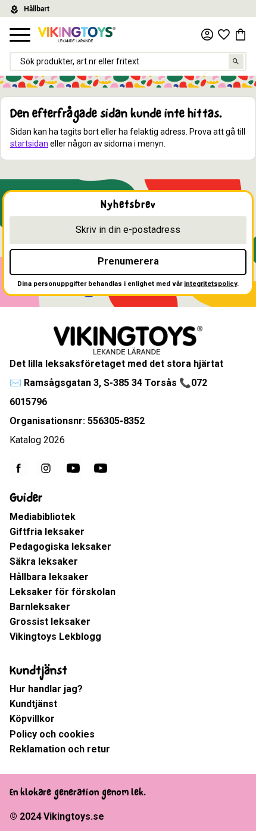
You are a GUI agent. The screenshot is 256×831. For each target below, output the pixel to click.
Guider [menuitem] (26, 497)
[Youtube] (73, 468)
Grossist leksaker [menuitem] (50, 621)
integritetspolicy (210, 284)
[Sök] (236, 61)
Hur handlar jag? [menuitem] (46, 689)
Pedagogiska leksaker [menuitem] (60, 546)
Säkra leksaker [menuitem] (44, 561)
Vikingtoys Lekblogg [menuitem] (55, 636)
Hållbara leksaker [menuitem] (49, 577)
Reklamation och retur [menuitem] (60, 749)
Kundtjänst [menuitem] (38, 670)
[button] (20, 35)
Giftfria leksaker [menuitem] (47, 531)
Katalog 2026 (37, 440)
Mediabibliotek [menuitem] (43, 516)
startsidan (29, 143)
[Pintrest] (101, 468)
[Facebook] (18, 468)
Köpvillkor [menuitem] (32, 718)
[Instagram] (46, 468)
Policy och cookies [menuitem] (52, 734)
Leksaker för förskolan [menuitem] (62, 591)
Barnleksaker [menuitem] (40, 606)
